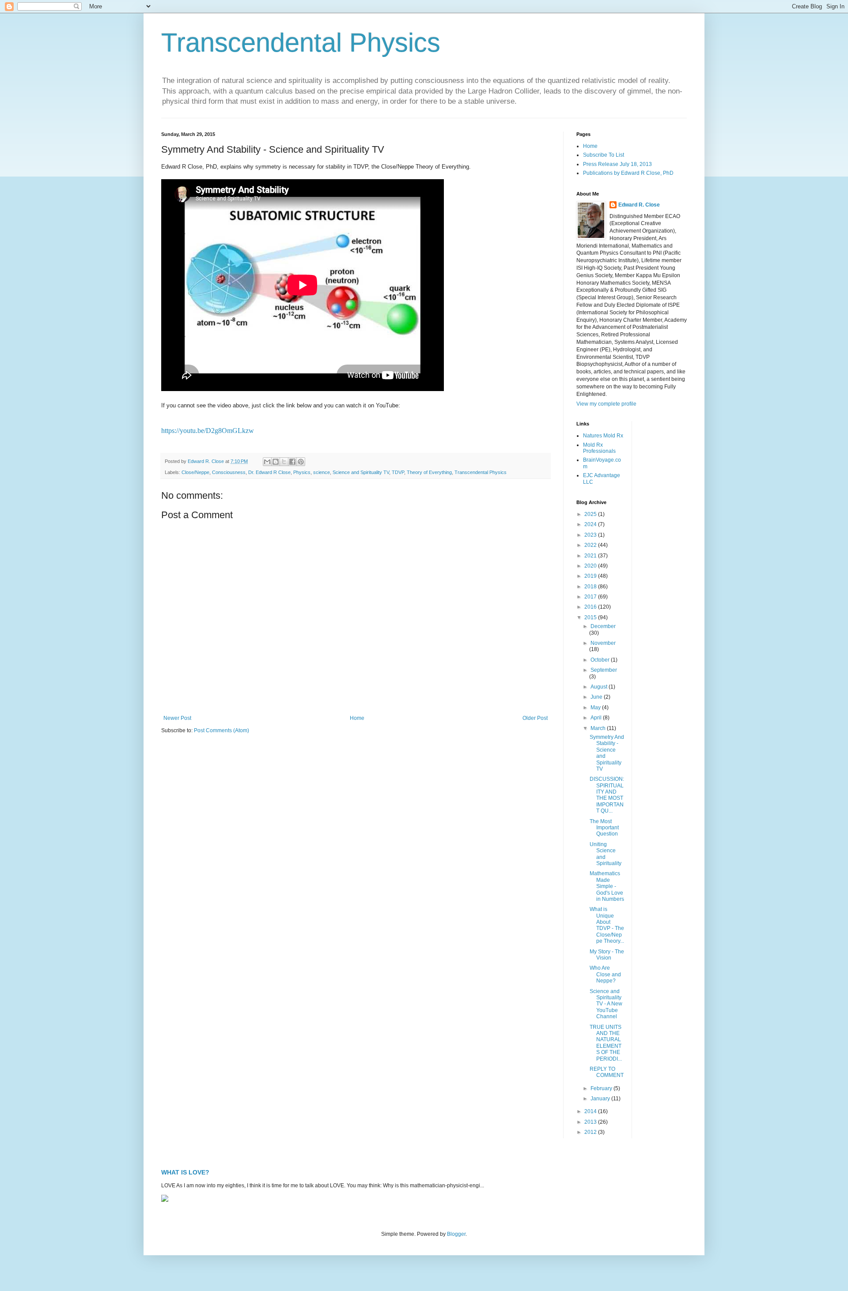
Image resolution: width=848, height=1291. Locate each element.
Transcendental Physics (300, 42)
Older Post (535, 718)
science (321, 472)
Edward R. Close (639, 205)
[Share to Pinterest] (300, 461)
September (604, 670)
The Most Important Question (604, 827)
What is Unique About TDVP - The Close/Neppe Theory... (607, 925)
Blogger (456, 1234)
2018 (591, 586)
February (602, 1088)
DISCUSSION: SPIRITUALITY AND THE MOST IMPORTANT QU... (607, 795)
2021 (591, 556)
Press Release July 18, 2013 (617, 164)
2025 (591, 514)
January (601, 1098)
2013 (591, 1122)
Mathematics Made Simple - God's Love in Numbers (607, 886)
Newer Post (177, 718)
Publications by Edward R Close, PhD (628, 173)
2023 (591, 535)
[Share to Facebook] (292, 461)
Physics (301, 472)
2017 (591, 597)
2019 (591, 576)
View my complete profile (606, 404)
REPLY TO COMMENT (607, 1072)
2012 (591, 1132)
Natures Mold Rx (603, 436)
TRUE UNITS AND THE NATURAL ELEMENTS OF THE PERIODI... (606, 1043)
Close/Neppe (195, 472)
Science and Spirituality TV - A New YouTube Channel (606, 1004)
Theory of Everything (429, 472)
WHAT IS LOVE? (185, 1172)
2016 (591, 607)
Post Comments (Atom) (221, 730)
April (597, 718)
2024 (591, 524)
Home (357, 718)
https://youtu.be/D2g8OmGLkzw (207, 430)
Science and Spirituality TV (361, 472)
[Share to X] (284, 461)
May (596, 707)
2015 (591, 617)
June (597, 697)
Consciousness (229, 472)
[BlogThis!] (275, 461)
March (599, 728)
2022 (591, 545)
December (603, 626)
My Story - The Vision (607, 954)
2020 (591, 566)
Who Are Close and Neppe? (605, 974)
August (600, 687)
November (603, 643)
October (601, 660)
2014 (591, 1111)
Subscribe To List (603, 155)
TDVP (398, 472)
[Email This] (267, 461)
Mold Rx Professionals (599, 448)
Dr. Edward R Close (269, 472)
